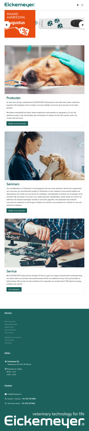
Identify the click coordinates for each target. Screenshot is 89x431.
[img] (6, 25)
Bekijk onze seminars (16, 210)
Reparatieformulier (11, 324)
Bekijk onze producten (17, 123)
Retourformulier (10, 321)
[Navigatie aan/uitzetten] (82, 5)
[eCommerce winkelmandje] (77, 5)
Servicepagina (14, 289)
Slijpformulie (9, 327)
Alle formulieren (10, 330)
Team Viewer (9, 333)
